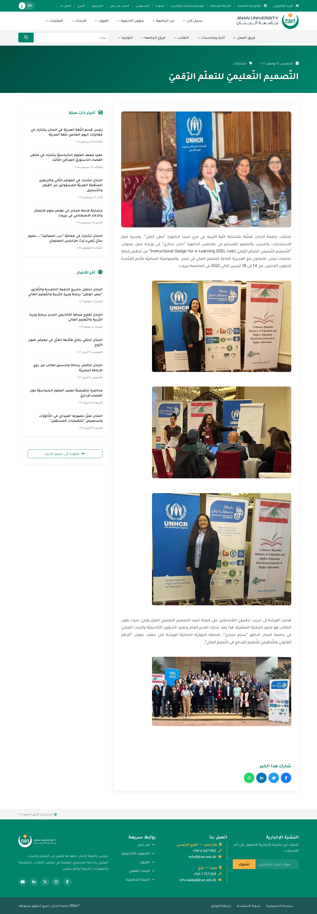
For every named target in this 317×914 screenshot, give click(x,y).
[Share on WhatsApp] (249, 778)
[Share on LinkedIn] (261, 778)
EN (30, 6)
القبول (145, 862)
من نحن (143, 844)
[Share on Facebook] (286, 778)
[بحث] (26, 37)
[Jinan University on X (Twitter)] (45, 881)
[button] (192, 21)
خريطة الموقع (221, 906)
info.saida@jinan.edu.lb (198, 880)
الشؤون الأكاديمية (136, 853)
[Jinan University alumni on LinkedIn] (33, 881)
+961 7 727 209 (205, 874)
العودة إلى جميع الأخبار (62, 453)
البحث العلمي (139, 870)
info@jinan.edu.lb (202, 857)
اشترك (244, 864)
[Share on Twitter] (273, 778)
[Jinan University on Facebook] (67, 881)
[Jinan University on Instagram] (56, 881)
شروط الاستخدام (249, 906)
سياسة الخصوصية (279, 906)
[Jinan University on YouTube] (22, 881)
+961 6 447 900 (204, 851)
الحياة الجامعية (138, 879)
